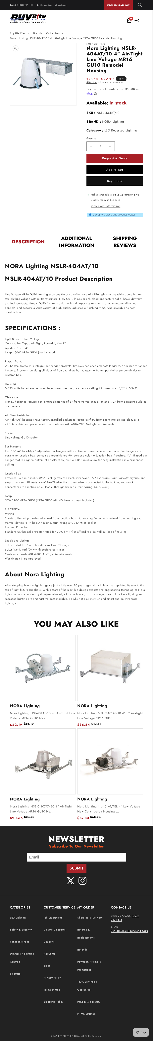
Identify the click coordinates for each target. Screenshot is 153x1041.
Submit (76, 868)
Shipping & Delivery (89, 918)
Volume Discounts (55, 930)
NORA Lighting (113, 121)
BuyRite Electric (20, 33)
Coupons (49, 942)
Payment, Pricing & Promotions (89, 966)
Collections (53, 33)
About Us (49, 954)
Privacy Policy (52, 978)
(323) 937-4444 (26, 5)
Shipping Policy (53, 1002)
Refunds (82, 950)
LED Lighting (18, 918)
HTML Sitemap (86, 1014)
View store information (105, 206)
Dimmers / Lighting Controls (22, 958)
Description (28, 241)
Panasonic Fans (19, 942)
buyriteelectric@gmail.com (55, 5)
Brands (37, 33)
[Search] (140, 5)
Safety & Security (21, 930)
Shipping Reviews (125, 242)
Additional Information (76, 242)
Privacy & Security (88, 1002)
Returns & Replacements (86, 934)
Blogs (47, 966)
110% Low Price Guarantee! (87, 986)
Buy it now (115, 181)
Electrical (15, 974)
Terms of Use (52, 990)
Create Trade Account (118, 5)
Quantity (91, 138)
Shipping (91, 82)
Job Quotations (53, 918)
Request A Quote (115, 158)
